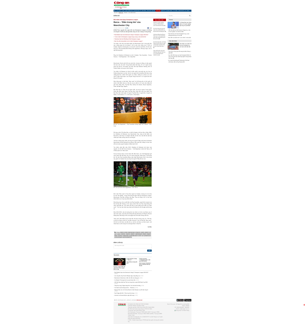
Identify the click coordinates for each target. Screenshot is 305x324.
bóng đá (131, 235)
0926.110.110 (139, 300)
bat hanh (128, 234)
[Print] (151, 28)
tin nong (133, 234)
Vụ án (123, 10)
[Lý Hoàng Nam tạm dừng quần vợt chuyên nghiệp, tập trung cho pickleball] (173, 25)
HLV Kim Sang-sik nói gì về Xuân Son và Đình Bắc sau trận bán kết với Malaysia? (159, 30)
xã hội (118, 234)
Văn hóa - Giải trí (151, 10)
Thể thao (158, 10)
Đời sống (144, 10)
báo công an (126, 235)
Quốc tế (163, 10)
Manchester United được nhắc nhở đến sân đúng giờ (126, 278)
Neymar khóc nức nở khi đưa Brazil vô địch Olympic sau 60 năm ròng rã (131, 289)
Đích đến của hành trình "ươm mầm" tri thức (178, 37)
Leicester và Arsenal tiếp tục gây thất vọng (124, 295)
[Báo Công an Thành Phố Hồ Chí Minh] (115, 11)
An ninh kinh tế (137, 10)
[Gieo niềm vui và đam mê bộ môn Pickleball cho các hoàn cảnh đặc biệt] (173, 46)
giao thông (137, 232)
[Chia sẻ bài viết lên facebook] (148, 28)
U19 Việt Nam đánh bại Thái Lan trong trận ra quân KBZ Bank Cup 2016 (130, 282)
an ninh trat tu (138, 234)
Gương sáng (169, 10)
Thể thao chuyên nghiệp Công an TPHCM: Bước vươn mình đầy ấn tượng (158, 24)
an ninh (122, 232)
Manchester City (118, 237)
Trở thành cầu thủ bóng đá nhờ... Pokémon (124, 287)
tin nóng (147, 232)
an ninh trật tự (131, 232)
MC (142, 235)
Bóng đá (121, 12)
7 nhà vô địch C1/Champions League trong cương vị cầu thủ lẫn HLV (130, 36)
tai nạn (142, 232)
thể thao (136, 235)
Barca (139, 235)
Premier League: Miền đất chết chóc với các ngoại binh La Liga (119, 268)
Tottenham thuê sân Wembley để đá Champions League (127, 39)
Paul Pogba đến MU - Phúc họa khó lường (124, 293)
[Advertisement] (293, 314)
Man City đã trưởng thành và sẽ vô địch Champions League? (128, 41)
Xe (185, 10)
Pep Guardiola (147, 235)
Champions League (127, 237)
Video (188, 10)
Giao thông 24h (129, 10)
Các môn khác (132, 12)
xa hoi (116, 235)
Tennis (125, 12)
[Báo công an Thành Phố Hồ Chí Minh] (121, 3)
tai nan (144, 234)
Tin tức (116, 12)
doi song (149, 234)
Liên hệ (129, 300)
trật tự (125, 232)
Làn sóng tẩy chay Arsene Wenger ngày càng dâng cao (127, 275)
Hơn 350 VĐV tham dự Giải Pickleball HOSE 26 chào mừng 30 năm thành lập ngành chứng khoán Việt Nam (179, 57)
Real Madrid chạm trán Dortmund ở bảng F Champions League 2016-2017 (131, 34)
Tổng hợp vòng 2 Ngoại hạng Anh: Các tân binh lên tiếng (127, 285)
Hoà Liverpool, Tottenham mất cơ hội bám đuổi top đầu (145, 264)
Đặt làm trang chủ (120, 300)
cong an (120, 235)
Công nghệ (181, 10)
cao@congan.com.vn (184, 308)
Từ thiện (175, 10)
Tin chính (118, 10)
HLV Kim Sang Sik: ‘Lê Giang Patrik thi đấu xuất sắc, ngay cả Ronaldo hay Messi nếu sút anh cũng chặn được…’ (159, 44)
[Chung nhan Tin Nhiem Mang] (182, 310)
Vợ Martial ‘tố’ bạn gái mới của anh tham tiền (124, 280)
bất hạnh (123, 234)
